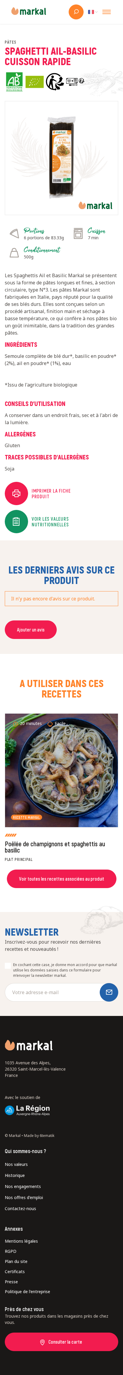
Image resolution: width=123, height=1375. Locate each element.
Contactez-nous (20, 1208)
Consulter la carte (65, 1342)
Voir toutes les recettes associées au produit (61, 879)
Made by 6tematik (39, 1135)
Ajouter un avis (30, 629)
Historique (15, 1175)
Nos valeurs (16, 1164)
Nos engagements (23, 1186)
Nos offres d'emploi (24, 1197)
